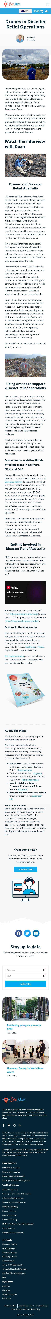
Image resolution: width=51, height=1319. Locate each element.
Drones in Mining (9, 1211)
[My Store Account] (46, 11)
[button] (25, 165)
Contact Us (6, 1299)
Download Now (24, 770)
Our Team (6, 1290)
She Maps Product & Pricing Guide (16, 1180)
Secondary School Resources (14, 1202)
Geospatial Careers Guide (12, 1265)
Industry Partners (9, 1253)
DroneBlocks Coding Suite (12, 1232)
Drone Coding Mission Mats (13, 1176)
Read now (22, 789)
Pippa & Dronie (8, 1228)
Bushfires (30, 646)
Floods (41, 646)
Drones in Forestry (9, 1220)
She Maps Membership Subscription (17, 1194)
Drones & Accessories (11, 1172)
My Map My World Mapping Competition (18, 1224)
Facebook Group (8, 1249)
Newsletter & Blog (9, 1244)
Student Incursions (10, 1190)
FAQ (4, 1277)
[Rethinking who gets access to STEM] (25, 1020)
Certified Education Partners (13, 1273)
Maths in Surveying (10, 1207)
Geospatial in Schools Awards (14, 1269)
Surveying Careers (9, 1257)
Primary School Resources (12, 1198)
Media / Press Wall (9, 1294)
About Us (6, 1286)
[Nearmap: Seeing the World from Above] (25, 1063)
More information (30, 779)
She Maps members (14, 656)
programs (37, 773)
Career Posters (8, 1261)
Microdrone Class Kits (11, 1168)
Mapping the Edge (9, 1215)
